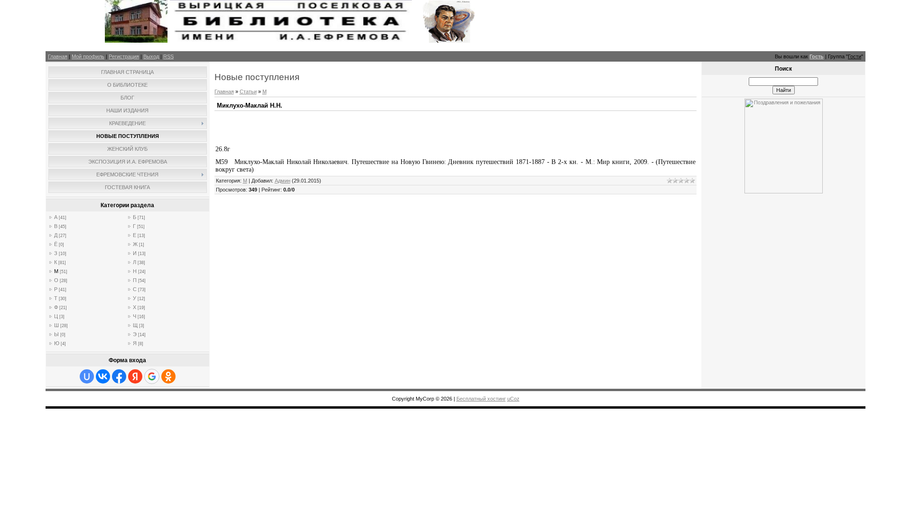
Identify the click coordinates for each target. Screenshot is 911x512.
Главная (57, 56)
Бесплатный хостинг (481, 399)
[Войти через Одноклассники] (168, 376)
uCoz (513, 399)
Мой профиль (88, 56)
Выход (151, 56)
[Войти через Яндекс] (135, 376)
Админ (282, 180)
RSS (168, 56)
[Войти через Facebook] (119, 376)
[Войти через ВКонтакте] (103, 376)
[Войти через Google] (151, 376)
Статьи (248, 91)
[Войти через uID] (87, 376)
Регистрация (124, 56)
